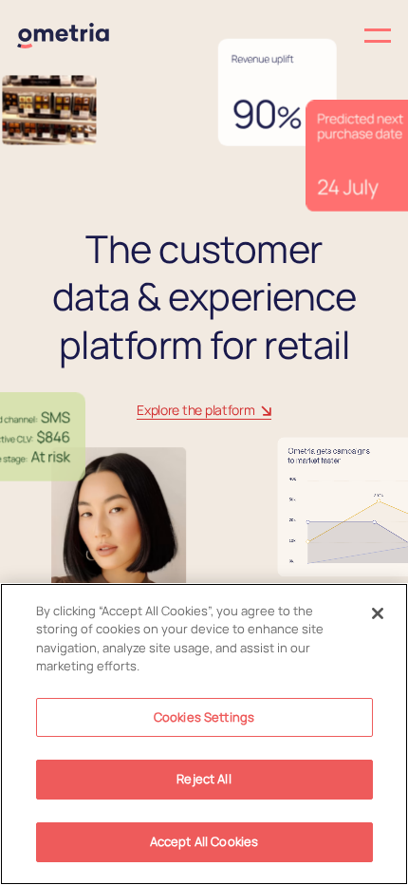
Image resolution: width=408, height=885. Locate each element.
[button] (297, 35)
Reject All (203, 778)
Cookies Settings (204, 716)
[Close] (378, 613)
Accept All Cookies (204, 841)
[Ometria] (63, 35)
